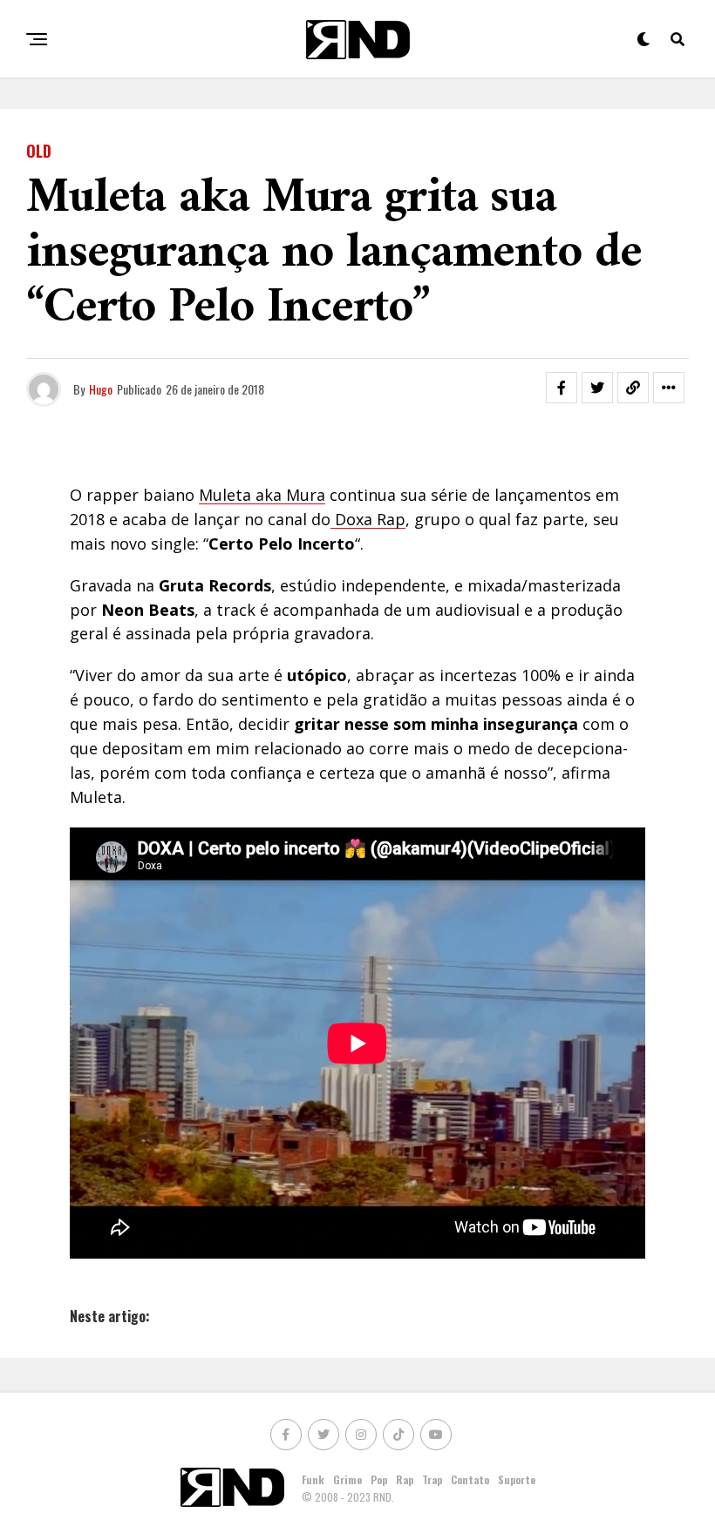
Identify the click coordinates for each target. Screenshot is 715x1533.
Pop (379, 1479)
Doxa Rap (367, 519)
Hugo (100, 389)
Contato (470, 1479)
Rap (404, 1479)
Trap (432, 1479)
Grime (347, 1479)
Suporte (516, 1479)
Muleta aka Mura (262, 494)
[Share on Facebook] (561, 387)
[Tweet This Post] (597, 387)
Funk (313, 1479)
